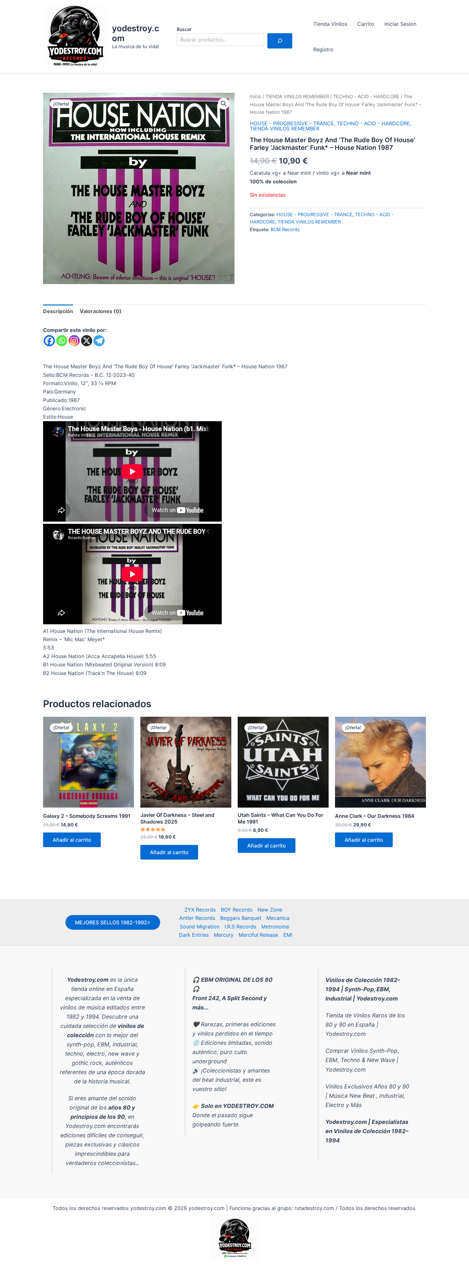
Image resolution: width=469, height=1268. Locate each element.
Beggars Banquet (240, 918)
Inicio (255, 96)
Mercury (224, 935)
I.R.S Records (240, 926)
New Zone (269, 909)
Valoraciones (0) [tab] (101, 311)
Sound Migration (200, 926)
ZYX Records (200, 909)
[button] (223, 103)
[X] (86, 340)
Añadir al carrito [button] (72, 840)
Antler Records (197, 918)
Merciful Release (258, 935)
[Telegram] (99, 340)
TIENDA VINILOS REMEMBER (297, 96)
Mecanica (277, 918)
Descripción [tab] (58, 311)
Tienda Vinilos (330, 24)
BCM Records (285, 229)
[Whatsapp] (61, 340)
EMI (287, 935)
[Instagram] (74, 340)
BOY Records (236, 909)
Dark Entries (194, 935)
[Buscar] (279, 40)
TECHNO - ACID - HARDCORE (366, 96)
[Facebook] (49, 340)
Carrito (365, 24)
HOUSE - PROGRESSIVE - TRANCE (292, 123)
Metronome (275, 926)
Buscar (184, 29)
